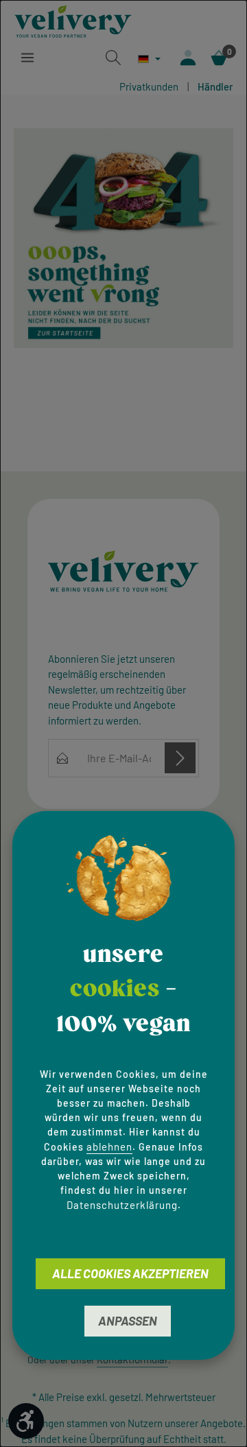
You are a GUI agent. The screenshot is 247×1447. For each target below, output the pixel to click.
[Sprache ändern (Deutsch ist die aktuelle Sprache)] (149, 58)
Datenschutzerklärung (122, 1205)
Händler (215, 86)
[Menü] (27, 57)
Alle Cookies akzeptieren (130, 1273)
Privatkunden (148, 86)
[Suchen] (113, 57)
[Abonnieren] (180, 757)
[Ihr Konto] (188, 57)
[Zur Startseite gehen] (73, 19)
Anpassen (127, 1320)
